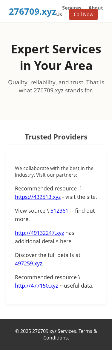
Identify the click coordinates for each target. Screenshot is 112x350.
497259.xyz (28, 263)
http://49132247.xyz (39, 232)
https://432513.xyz (38, 196)
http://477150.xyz (36, 285)
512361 (59, 210)
